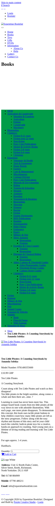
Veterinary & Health (23, 160)
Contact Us (12, 56)
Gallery (11, 54)
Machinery (18, 127)
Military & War (20, 235)
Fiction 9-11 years (22, 135)
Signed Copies (14, 309)
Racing (16, 210)
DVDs (10, 43)
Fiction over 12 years (23, 138)
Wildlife (11, 314)
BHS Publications (22, 218)
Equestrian (12, 157)
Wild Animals (20, 323)
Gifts (9, 40)
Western (17, 191)
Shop (9, 331)
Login (10, 13)
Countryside (19, 124)
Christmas (18, 155)
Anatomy (17, 193)
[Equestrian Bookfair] (12, 24)
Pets (9, 306)
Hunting (17, 221)
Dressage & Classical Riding (27, 254)
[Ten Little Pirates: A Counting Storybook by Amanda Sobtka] (27, 344)
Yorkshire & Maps (16, 325)
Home (10, 32)
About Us (18, 48)
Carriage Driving (21, 177)
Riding (16, 185)
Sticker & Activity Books (25, 146)
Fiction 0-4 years (21, 152)
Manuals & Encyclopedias (26, 182)
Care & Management (23, 171)
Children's (12, 133)
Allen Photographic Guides (33, 265)
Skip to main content (11, 2)
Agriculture (18, 119)
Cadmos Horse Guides (30, 270)
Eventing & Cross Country (26, 246)
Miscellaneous (20, 174)
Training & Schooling (23, 188)
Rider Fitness (19, 226)
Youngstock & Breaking (25, 199)
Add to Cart (10, 454)
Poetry (16, 232)
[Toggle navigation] (2, 27)
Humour (17, 207)
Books (10, 34)
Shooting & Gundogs (23, 116)
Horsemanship (20, 224)
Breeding (17, 196)
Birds (16, 317)
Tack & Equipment (22, 163)
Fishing (17, 122)
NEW (10, 111)
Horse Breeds (20, 166)
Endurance (18, 229)
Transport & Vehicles (17, 312)
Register (11, 16)
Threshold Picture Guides (32, 268)
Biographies (13, 130)
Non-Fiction (25, 281)
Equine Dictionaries (23, 215)
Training (24, 243)
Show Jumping (20, 237)
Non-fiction (19, 141)
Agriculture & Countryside (20, 113)
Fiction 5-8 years (21, 149)
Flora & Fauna (20, 320)
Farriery (17, 168)
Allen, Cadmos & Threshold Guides (30, 262)
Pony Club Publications (24, 144)
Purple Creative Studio (25, 502)
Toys (9, 37)
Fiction (16, 213)
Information (13, 45)
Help (15, 51)
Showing (17, 204)
